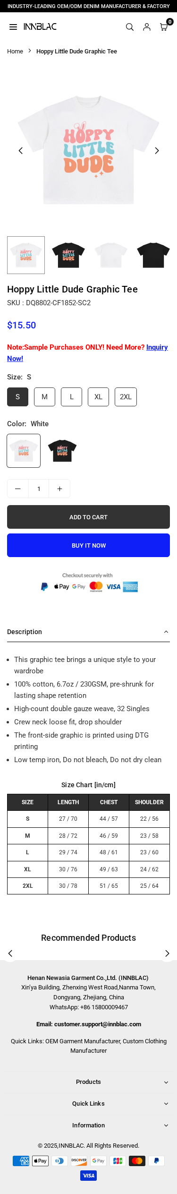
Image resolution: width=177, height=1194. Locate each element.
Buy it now (89, 545)
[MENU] (13, 26)
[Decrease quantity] (18, 489)
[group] (88, 150)
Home (15, 51)
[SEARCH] (129, 26)
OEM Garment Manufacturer (82, 1041)
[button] (156, 150)
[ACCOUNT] (146, 26)
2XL (126, 397)
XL (98, 397)
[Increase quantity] (59, 489)
